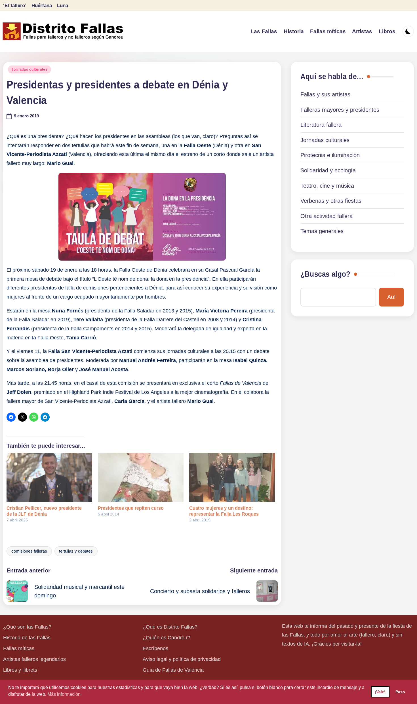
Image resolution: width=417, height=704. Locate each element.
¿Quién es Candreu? (166, 637)
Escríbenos (155, 648)
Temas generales (322, 231)
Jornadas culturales (29, 69)
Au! (391, 297)
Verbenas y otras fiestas (330, 201)
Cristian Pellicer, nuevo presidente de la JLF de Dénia (44, 511)
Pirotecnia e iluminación (330, 155)
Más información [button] (64, 694)
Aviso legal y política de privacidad (182, 659)
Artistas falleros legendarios (34, 659)
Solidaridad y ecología (328, 170)
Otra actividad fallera (326, 216)
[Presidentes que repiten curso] (141, 477)
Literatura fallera (321, 125)
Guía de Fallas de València (173, 670)
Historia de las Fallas (26, 637)
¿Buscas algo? (325, 274)
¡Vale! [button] (380, 692)
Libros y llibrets (20, 670)
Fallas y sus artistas (325, 94)
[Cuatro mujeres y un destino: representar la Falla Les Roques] (232, 477)
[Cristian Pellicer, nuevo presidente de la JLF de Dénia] (49, 477)
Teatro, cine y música (327, 186)
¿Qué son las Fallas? (27, 627)
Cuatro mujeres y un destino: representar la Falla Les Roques (224, 511)
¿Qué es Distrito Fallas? (170, 627)
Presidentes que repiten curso (131, 508)
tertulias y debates (76, 551)
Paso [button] (400, 692)
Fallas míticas (18, 648)
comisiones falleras (29, 551)
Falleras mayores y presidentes (339, 110)
